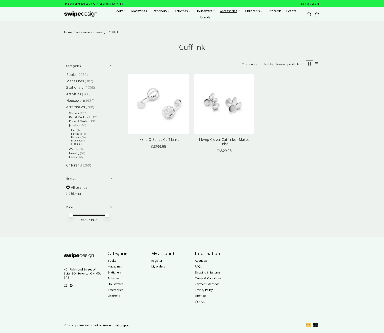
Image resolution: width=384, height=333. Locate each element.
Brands (205, 17)
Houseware (75, 100)
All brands (79, 187)
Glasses (74, 113)
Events (291, 11)
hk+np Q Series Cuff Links (158, 139)
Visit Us (200, 301)
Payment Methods (207, 284)
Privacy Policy (204, 290)
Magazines (139, 11)
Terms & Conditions (208, 278)
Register (156, 260)
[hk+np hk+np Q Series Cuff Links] (158, 104)
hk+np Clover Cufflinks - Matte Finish (224, 141)
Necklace (76, 137)
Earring (75, 133)
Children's (74, 165)
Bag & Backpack (80, 117)
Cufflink (75, 144)
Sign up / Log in (310, 3)
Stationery (75, 87)
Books (71, 74)
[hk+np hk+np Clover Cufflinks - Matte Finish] (224, 104)
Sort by (268, 64)
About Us (201, 260)
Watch (73, 149)
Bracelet (76, 140)
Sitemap (200, 296)
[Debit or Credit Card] (315, 325)
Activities (73, 94)
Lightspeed (123, 325)
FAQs (198, 266)
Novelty (74, 153)
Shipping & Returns (207, 272)
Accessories (84, 32)
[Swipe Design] (85, 14)
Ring (73, 130)
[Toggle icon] (309, 14)
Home (68, 32)
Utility (73, 157)
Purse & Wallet (79, 121)
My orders (158, 266)
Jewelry (100, 32)
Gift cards (274, 11)
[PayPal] (308, 325)
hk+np (76, 193)
